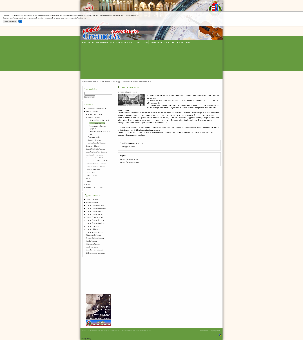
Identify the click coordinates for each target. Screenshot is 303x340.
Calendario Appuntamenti (94, 250)
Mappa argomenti (215, 330)
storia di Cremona (94, 117)
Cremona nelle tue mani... (91, 82)
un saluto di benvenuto (95, 114)
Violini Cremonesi (92, 202)
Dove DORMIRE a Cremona (121, 42)
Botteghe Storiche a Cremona (96, 164)
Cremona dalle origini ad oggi (110, 82)
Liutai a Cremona (92, 199)
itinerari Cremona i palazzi (95, 214)
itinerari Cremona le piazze (129, 159)
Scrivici (188, 42)
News (173, 42)
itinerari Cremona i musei (94, 211)
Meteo (88, 185)
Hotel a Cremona (91, 241)
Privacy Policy (85, 339)
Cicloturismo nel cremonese (95, 253)
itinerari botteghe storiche (94, 232)
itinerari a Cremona (94, 140)
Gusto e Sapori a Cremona (96, 143)
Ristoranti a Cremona (93, 244)
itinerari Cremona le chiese (95, 220)
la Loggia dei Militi (128, 147)
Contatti (180, 42)
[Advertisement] (151, 62)
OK (20, 21)
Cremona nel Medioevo (129, 82)
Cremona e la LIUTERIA (159, 42)
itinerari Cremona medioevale (130, 162)
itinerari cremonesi (92, 226)
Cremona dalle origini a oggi (99, 120)
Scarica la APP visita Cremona (96, 108)
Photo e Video (91, 173)
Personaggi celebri (94, 137)
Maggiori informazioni (10, 21)
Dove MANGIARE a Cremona (96, 152)
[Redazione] (220, 335)
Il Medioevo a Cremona (97, 123)
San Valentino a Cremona (94, 155)
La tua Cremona (91, 176)
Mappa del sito (204, 330)
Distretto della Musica (93, 235)
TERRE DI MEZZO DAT (98, 42)
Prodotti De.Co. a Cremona (95, 238)
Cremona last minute (93, 170)
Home (83, 42)
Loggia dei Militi (190, 127)
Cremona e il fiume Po (93, 146)
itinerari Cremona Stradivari (95, 223)
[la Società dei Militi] (131, 100)
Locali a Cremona (92, 247)
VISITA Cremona (141, 42)
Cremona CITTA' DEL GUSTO (96, 161)
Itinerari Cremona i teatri (94, 217)
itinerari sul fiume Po (93, 229)
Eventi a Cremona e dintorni (95, 167)
